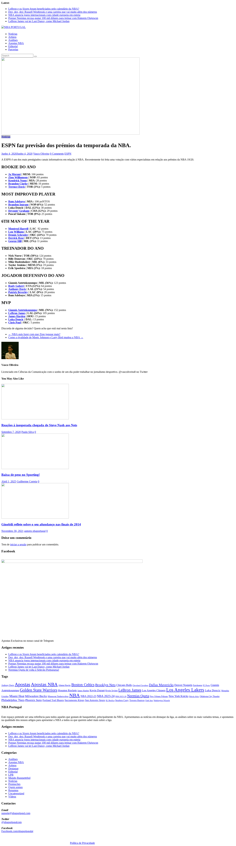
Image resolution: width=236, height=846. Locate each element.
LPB (10, 774)
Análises (13, 40)
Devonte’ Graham (18, 210)
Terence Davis (16, 186)
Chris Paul (14, 322)
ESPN (67, 153)
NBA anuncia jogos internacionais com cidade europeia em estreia (44, 15)
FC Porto (206, 685)
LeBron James (16, 313)
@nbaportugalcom (11, 822)
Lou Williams (16, 231)
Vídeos (12, 796)
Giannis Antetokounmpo (22, 310)
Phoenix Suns (33, 700)
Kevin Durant (97, 690)
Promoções (14, 784)
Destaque (13, 768)
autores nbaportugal (35, 530)
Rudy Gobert (16, 285)
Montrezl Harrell (18, 228)
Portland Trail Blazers (53, 700)
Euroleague (197, 685)
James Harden (16, 316)
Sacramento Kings (74, 700)
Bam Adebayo (16, 201)
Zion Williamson (18, 177)
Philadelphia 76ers (13, 700)
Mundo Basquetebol (19, 777)
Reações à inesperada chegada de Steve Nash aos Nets (39, 425)
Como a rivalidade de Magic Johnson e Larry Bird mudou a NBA (45, 337)
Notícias (12, 33)
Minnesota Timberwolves (58, 696)
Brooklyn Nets (105, 685)
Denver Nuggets (183, 685)
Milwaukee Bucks (36, 696)
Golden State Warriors (38, 690)
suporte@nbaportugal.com (15, 813)
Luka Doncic (15, 319)
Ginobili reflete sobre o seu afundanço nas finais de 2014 (41, 524)
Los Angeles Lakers (185, 689)
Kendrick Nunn (17, 180)
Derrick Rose (16, 238)
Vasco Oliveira (41, 153)
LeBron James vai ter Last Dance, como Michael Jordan (38, 21)
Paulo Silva (27, 431)
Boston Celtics (83, 685)
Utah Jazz (149, 700)
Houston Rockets (67, 690)
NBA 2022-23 (88, 696)
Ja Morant (14, 174)
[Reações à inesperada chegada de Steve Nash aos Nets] (35, 418)
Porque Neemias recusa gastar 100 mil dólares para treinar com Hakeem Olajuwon (53, 18)
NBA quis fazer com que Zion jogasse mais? (34, 334)
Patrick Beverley (18, 292)
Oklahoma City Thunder (210, 696)
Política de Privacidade (82, 842)
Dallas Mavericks (161, 685)
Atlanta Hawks (64, 685)
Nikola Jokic (194, 696)
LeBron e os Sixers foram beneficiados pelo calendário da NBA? (43, 8)
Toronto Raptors (137, 700)
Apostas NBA (16, 43)
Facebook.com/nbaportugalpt (17, 831)
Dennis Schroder (18, 234)
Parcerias (13, 49)
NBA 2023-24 (106, 696)
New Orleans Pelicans (159, 696)
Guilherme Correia (27, 481)
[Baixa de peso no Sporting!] (35, 468)
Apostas (22, 684)
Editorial (13, 46)
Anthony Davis (17, 289)
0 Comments (57, 153)
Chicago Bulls (124, 685)
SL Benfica (110, 700)
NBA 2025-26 (120, 696)
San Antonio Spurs (95, 700)
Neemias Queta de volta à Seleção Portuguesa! (33, 669)
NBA (74, 695)
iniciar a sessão (18, 544)
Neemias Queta (138, 696)
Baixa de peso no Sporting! (20, 475)
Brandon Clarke (18, 183)
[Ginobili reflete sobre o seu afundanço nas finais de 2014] (35, 517)
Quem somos (15, 787)
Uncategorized (16, 793)
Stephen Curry (122, 700)
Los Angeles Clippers (154, 690)
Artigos (12, 36)
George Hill (15, 241)
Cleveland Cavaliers (140, 685)
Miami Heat (16, 696)
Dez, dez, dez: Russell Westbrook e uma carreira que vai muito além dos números (52, 11)
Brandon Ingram (18, 204)
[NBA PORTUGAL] (13, 27)
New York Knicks (178, 696)
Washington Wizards (162, 700)
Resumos (13, 790)
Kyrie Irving (111, 690)
